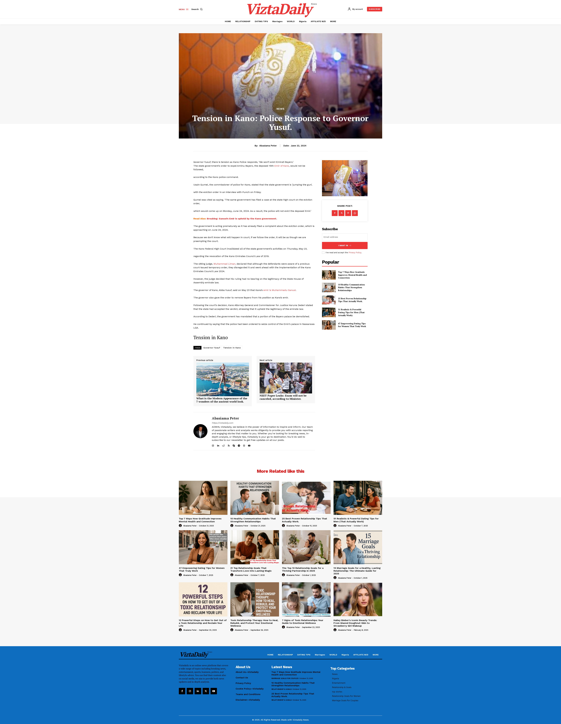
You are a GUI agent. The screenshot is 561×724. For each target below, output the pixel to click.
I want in (343, 245)
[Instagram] (190, 691)
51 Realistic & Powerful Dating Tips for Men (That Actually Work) (351, 312)
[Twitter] (341, 213)
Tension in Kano (232, 347)
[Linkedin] (198, 691)
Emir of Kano (281, 165)
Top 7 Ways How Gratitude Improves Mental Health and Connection (352, 275)
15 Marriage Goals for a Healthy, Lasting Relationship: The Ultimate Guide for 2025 (357, 571)
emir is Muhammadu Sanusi (279, 290)
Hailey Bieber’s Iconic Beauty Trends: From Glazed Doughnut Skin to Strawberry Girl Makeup (355, 623)
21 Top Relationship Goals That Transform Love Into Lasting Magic (251, 569)
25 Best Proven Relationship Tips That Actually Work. (352, 300)
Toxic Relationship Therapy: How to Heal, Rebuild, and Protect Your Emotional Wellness (254, 623)
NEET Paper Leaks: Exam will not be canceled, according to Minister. (283, 397)
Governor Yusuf (211, 347)
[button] (197, 9)
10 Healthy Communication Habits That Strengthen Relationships (351, 287)
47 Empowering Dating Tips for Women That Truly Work (352, 325)
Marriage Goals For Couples (284, 678)
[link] (222, 395)
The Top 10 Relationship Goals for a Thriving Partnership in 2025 (302, 569)
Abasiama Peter (268, 145)
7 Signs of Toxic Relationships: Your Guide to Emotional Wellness (302, 621)
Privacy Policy (355, 252)
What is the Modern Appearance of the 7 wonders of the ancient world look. (221, 400)
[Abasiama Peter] (200, 431)
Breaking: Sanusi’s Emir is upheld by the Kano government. (242, 218)
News (280, 109)
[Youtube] (214, 691)
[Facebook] (335, 213)
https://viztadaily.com (222, 423)
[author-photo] (181, 525)
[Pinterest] (348, 213)
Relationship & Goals (281, 689)
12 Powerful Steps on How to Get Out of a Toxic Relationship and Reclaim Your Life (203, 623)
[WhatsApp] (355, 213)
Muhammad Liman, (225, 263)
